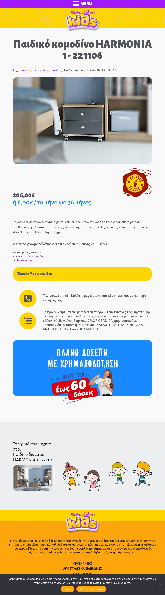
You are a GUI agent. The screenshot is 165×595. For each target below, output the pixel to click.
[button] (145, 84)
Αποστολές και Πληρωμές (82, 568)
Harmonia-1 (26, 260)
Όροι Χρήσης (82, 563)
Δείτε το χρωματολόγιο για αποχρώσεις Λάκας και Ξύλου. (60, 244)
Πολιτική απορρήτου (91, 589)
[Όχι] (160, 584)
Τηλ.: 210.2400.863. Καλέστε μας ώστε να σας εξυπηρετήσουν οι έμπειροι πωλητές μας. (95, 298)
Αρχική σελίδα (22, 70)
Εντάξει (67, 589)
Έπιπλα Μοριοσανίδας (47, 70)
